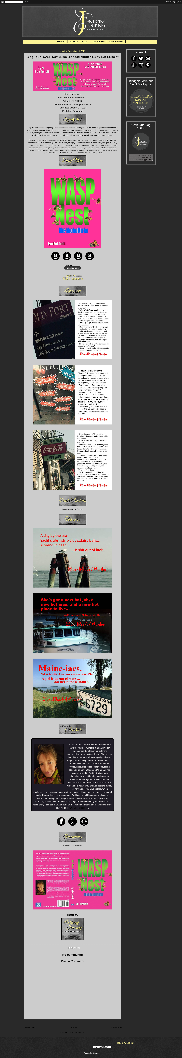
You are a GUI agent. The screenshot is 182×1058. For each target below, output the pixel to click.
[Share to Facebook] (76, 948)
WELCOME (61, 42)
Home (74, 1027)
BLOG (84, 42)
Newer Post (30, 1027)
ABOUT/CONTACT (116, 42)
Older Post (116, 1027)
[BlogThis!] (71, 948)
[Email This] (69, 948)
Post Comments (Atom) (78, 1032)
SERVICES (74, 42)
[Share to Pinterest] (79, 948)
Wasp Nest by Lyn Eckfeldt (72, 509)
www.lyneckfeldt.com (78, 808)
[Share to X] (74, 948)
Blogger (95, 1053)
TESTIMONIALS (97, 42)
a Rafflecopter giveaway (72, 845)
